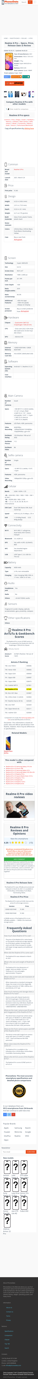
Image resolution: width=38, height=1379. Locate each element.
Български (30, 1374)
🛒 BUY (10, 83)
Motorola (18, 1132)
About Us (9, 1307)
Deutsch (25, 1372)
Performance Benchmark (25, 125)
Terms (8, 1316)
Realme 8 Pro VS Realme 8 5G (15, 784)
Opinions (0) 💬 (16, 77)
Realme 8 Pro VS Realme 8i (14, 780)
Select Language (8, 1372)
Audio (8, 125)
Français (30, 1372)
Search (7, 1348)
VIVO (27, 1136)
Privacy (8, 1320)
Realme (17, 1136)
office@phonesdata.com (13, 1365)
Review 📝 (26, 77)
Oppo (6, 1140)
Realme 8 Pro (18, 169)
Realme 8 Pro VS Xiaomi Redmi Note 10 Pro (19, 776)
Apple (6, 1128)
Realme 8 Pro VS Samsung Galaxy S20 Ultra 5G (20, 772)
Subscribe (31, 1152)
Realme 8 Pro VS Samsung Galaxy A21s (18, 770)
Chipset (7, 1340)
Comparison (8, 1335)
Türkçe (10, 1374)
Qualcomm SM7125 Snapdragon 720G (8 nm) (23, 324)
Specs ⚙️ (7, 77)
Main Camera (24, 121)
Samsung (18, 1128)
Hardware (30, 120)
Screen (24, 120)
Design (18, 120)
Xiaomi (28, 1128)
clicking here (29, 128)
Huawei (7, 1132)
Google (28, 1132)
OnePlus (7, 1136)
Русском (5, 1374)
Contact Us (9, 1312)
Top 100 (7, 1344)
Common (7, 120)
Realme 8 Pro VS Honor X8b (14, 768)
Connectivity (22, 123)
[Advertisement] (19, 20)
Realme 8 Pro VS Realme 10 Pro (15, 782)
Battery (29, 123)
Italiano (15, 1374)
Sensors (13, 125)
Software (16, 121)
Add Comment (19, 859)
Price (13, 120)
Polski (25, 1374)
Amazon (18, 239)
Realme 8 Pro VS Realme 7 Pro (15, 778)
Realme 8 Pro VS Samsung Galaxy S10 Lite (19, 766)
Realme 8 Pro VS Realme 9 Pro (15, 774)
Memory (9, 121)
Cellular (14, 123)
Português (20, 1374)
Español (20, 1372)
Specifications (9, 1331)
